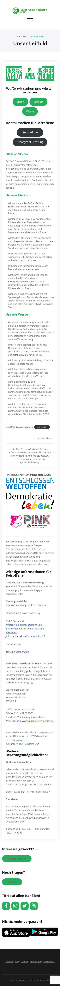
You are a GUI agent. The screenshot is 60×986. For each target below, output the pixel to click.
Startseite (21, 36)
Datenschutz (49, 961)
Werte (30, 111)
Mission (38, 102)
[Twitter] (25, 906)
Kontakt (12, 881)
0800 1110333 (13, 791)
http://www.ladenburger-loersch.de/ (35, 720)
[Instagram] (15, 906)
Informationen (30, 132)
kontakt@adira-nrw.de (17, 651)
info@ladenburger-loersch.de (28, 717)
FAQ (17, 961)
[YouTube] (34, 906)
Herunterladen (42, 427)
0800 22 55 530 (13, 828)
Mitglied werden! (17, 858)
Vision (20, 102)
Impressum (35, 961)
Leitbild (24, 961)
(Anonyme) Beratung (30, 142)
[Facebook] (6, 906)
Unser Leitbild (37, 36)
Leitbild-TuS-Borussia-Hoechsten (19, 427)
